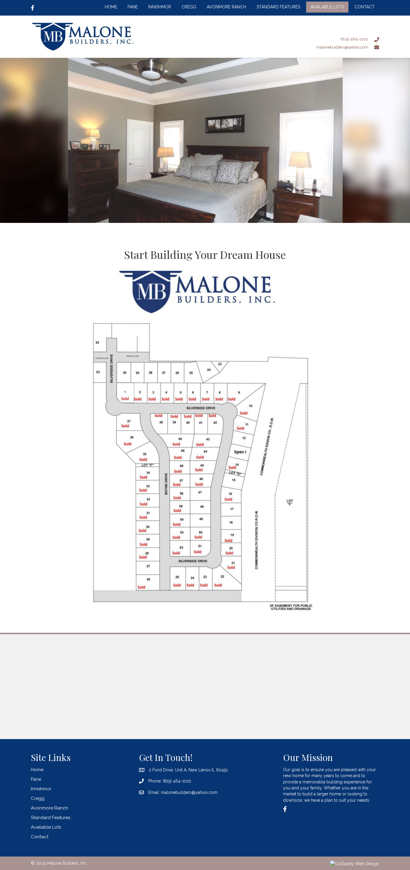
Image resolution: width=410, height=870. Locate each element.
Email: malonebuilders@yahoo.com (183, 792)
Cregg (37, 798)
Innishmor (41, 789)
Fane (36, 779)
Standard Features (50, 817)
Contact (39, 836)
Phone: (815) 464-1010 (169, 781)
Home (37, 769)
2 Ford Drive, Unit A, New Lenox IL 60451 (188, 770)
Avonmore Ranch (49, 808)
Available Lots (46, 827)
